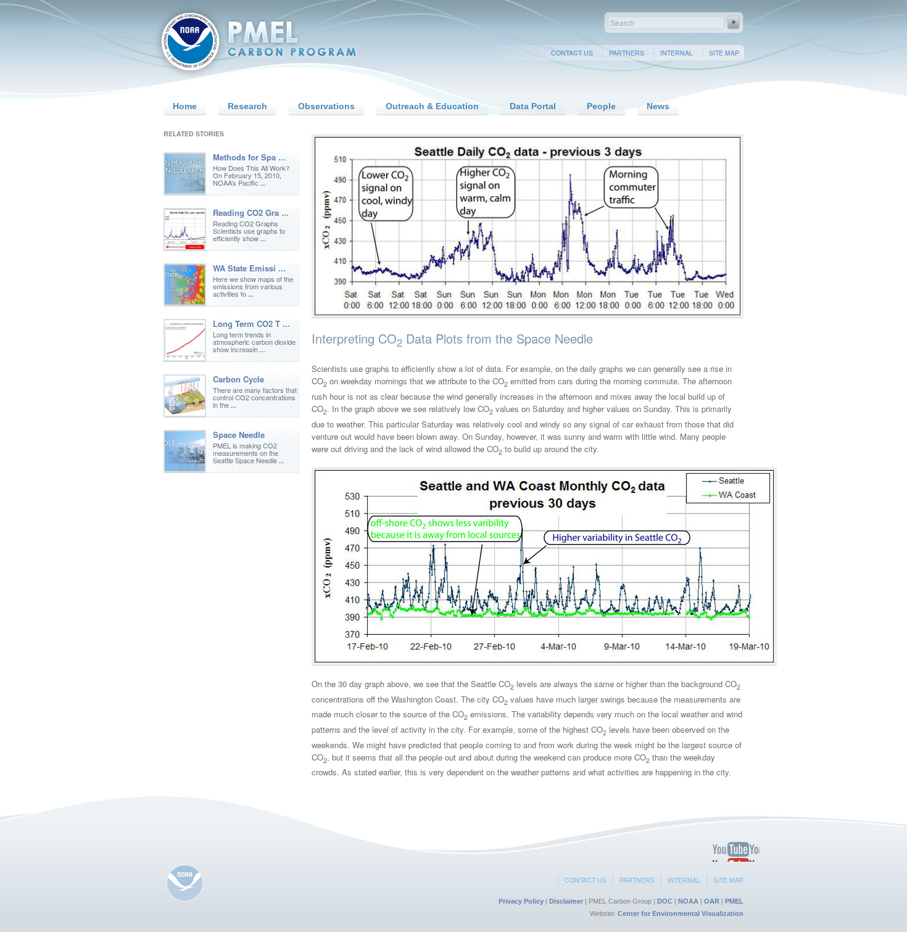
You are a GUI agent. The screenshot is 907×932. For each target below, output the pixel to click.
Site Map (724, 52)
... (263, 183)
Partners (626, 52)
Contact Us (572, 52)
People (601, 106)
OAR (711, 901)
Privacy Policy (521, 901)
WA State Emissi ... (249, 268)
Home (185, 106)
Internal (676, 52)
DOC (665, 901)
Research (247, 106)
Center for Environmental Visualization (680, 913)
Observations (326, 106)
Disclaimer (566, 901)
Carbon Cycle (238, 379)
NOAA (688, 901)
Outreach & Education (432, 106)
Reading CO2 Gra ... (251, 212)
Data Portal (533, 106)
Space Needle (239, 434)
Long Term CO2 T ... (251, 323)
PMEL (734, 901)
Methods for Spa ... (249, 157)
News (658, 106)
